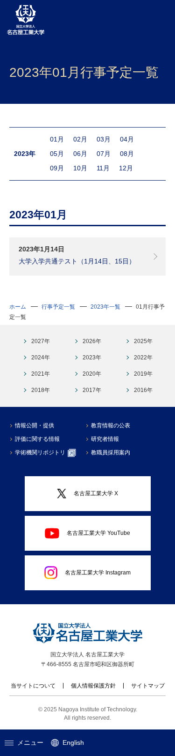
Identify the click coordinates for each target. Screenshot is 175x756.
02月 (80, 139)
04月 (127, 139)
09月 (57, 168)
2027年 (40, 341)
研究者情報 (105, 439)
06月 (80, 153)
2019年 (143, 374)
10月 (80, 168)
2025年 (143, 341)
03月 (104, 139)
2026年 (92, 341)
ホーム (17, 307)
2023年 (92, 357)
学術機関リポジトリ (40, 452)
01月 (57, 139)
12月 (126, 168)
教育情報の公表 (110, 425)
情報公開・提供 (34, 425)
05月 (57, 153)
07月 (104, 153)
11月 (103, 168)
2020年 (92, 374)
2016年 (143, 390)
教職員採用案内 (110, 452)
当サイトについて (33, 685)
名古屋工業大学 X (96, 493)
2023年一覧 (105, 307)
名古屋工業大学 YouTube (98, 533)
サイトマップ (148, 685)
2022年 (143, 357)
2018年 (40, 390)
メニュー (30, 742)
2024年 (40, 357)
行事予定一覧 (58, 307)
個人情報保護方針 (93, 685)
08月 (127, 153)
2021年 (40, 374)
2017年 (92, 390)
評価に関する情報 (37, 439)
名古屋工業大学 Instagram (98, 572)
